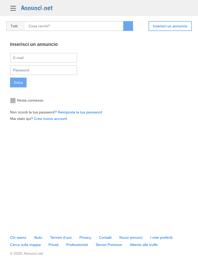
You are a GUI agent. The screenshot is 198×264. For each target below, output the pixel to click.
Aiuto (38, 237)
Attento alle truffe (144, 245)
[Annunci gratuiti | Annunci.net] (37, 7)
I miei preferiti (161, 237)
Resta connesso (30, 100)
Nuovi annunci (131, 237)
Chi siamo (18, 237)
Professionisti (77, 245)
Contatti (105, 237)
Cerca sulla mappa (25, 245)
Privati (53, 245)
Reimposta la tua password (80, 112)
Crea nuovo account (50, 119)
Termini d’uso (61, 237)
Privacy (85, 237)
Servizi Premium (109, 245)
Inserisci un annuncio (170, 26)
